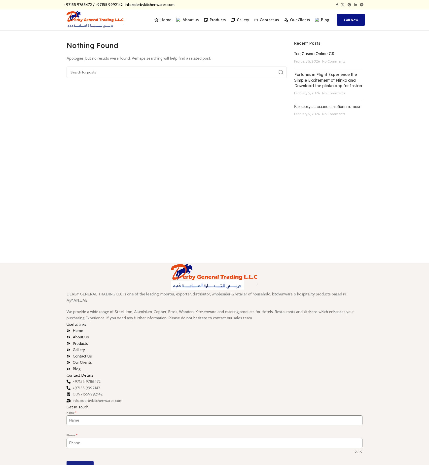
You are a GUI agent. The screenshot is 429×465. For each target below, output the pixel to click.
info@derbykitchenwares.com (149, 4)
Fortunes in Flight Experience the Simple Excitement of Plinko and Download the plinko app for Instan (328, 80)
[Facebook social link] (337, 4)
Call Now (351, 20)
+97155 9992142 (109, 4)
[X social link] (343, 4)
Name (71, 412)
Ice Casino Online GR (314, 53)
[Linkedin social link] (355, 4)
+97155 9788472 (78, 4)
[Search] (334, 20)
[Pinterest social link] (349, 4)
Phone (72, 435)
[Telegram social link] (361, 4)
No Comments (333, 61)
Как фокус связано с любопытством (327, 106)
